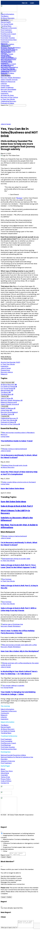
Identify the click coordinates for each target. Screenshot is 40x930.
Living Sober (6, 410)
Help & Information (7, 709)
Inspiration (4, 366)
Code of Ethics (6, 781)
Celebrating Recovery (9, 418)
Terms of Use (5, 777)
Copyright (4, 775)
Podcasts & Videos (8, 422)
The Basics (6, 392)
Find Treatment (6, 739)
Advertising (5, 773)
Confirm (9, 897)
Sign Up (24, 3)
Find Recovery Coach (8, 743)
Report (9, 857)
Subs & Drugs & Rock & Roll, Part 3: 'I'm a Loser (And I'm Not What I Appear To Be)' (18, 566)
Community (5, 713)
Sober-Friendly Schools (10, 404)
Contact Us (5, 783)
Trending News (7, 394)
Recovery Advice (7, 372)
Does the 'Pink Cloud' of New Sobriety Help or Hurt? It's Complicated (19, 473)
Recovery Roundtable (9, 412)
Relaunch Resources (9, 402)
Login (32, 3)
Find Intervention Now (9, 749)
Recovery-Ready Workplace (11, 400)
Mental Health (7, 390)
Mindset (19, 198)
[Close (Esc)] (1, 866)
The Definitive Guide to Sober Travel (16, 441)
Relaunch (4, 374)
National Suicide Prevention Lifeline (13, 755)
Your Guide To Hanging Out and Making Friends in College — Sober (18, 693)
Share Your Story (7, 771)
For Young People (8, 388)
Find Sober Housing (8, 747)
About (3, 769)
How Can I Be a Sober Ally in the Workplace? (20, 651)
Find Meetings (6, 745)
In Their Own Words (8, 364)
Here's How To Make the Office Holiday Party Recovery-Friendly (18, 631)
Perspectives (5, 370)
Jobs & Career (6, 124)
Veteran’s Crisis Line (8, 761)
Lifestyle (4, 717)
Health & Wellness (8, 408)
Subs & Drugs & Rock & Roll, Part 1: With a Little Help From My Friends (18, 609)
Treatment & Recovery (9, 711)
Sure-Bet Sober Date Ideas (12, 488)
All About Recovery (9, 385)
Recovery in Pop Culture (10, 424)
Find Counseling (6, 741)
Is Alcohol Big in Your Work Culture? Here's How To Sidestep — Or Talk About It (19, 672)
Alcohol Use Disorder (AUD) (10, 362)
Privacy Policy (6, 779)
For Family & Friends (9, 386)
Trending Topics (7, 414)
